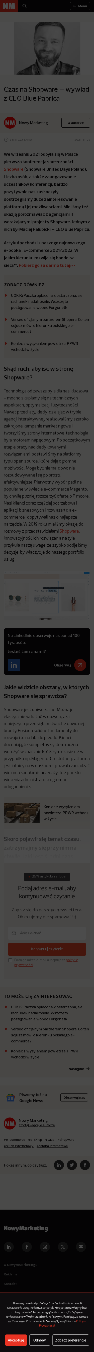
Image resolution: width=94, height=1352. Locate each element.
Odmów (39, 1340)
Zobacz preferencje (70, 1340)
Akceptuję (16, 1340)
